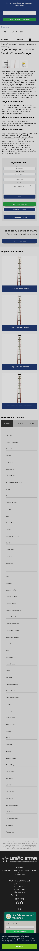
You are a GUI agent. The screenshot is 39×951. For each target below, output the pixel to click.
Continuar (19, 946)
